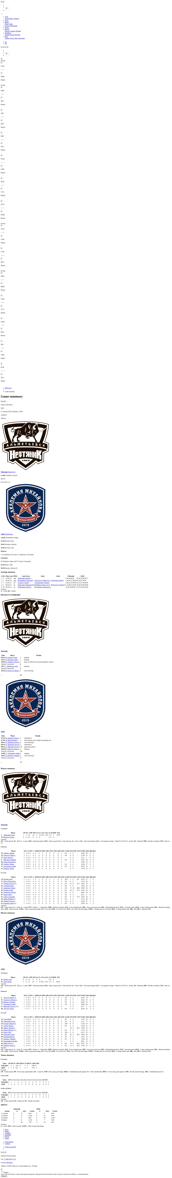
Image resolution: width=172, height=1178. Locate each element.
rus (6, 42)
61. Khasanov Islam (11, 660)
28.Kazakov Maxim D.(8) (26, 585)
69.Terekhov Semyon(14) (42, 587)
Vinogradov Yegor (9, 1021)
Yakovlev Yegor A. (9, 1045)
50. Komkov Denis (11, 657)
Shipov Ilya (7, 1043)
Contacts (16, 18)
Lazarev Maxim (8, 1026)
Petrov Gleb (7, 1032)
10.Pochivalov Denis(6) (41, 583)
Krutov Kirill (7, 894)
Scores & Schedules (11, 26)
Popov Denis (7, 982)
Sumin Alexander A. (9, 862)
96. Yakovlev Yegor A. (12, 738)
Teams (7, 27)
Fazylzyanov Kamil (9, 866)
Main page (8, 388)
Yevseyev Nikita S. (9, 855)
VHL (6, 17)
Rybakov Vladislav (9, 1039)
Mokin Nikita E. (8, 1030)
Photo (6, 24)
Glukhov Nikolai (8, 853)
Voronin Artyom (8, 883)
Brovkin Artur (7, 879)
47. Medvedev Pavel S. (12, 742)
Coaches (12, 31)
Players (7, 29)
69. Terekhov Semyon (12, 662)
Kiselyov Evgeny (8, 837)
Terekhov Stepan (8, 864)
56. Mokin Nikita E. (11, 740)
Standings (8, 33)
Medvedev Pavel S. (9, 1006)
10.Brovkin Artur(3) (57, 580)
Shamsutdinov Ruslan (10, 1041)
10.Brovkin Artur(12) (24, 587)
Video (11, 24)
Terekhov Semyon (9, 901)
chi (6, 43)
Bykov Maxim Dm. (9, 881)
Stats (6, 36)
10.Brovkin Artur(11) (24, 578)
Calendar (7, 1133)
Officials (18, 31)
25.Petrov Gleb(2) (23, 583)
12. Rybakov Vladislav (12, 755)
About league (9, 18)
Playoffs (17, 35)
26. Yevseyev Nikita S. (12, 671)
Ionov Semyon (8, 857)
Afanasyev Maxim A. (10, 1000)
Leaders (7, 38)
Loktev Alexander (9, 897)
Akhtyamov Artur (9, 835)
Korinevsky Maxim (9, 892)
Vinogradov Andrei (9, 1004)
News (6, 20)
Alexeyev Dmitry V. (9, 998)
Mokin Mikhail (8, 899)
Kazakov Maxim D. (9, 1023)
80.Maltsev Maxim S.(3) (42, 585)
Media (7, 22)
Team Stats (21, 38)
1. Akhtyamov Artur (11, 666)
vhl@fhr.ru (9, 1162)
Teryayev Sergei (8, 1008)
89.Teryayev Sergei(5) (58, 585)
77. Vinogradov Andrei (12, 753)
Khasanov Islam (8, 903)
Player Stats (14, 38)
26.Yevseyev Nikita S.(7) (42, 580)
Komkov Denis (8, 890)
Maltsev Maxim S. (9, 1028)
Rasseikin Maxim (8, 1037)
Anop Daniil (7, 1019)
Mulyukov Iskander (9, 860)
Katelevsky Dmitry (9, 888)
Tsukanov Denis (8, 868)
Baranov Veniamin (9, 1002)
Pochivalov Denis (9, 1034)
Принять (4, 1176)
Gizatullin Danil (8, 886)
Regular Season (10, 35)
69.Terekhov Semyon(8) (25, 580)
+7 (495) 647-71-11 (10, 1159)
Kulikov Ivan (7, 979)
